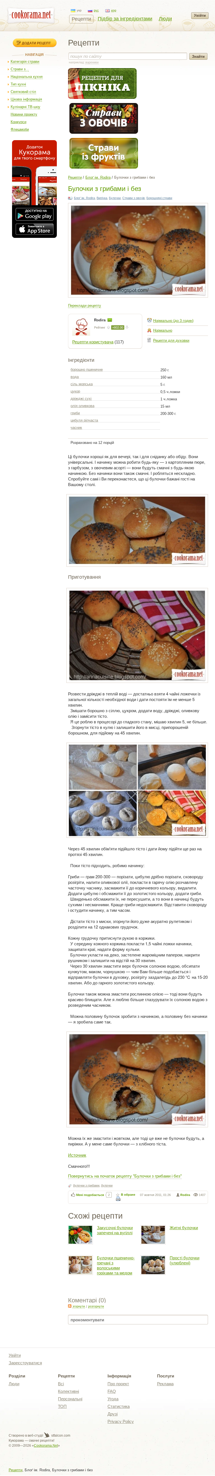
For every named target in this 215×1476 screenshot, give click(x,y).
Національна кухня (27, 77)
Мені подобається (90, 1195)
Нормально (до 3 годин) (173, 321)
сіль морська (82, 384)
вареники (92, 62)
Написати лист (110, 320)
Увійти (200, 15)
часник (76, 427)
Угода (113, 1398)
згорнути (79, 1306)
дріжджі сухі (81, 398)
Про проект (118, 1383)
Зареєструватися (25, 1362)
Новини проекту (24, 114)
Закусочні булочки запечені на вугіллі (115, 1230)
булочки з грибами (86, 1185)
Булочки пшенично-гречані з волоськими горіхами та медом (116, 1265)
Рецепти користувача (92, 341)
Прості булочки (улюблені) (184, 1260)
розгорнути (96, 1306)
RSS (69, 1306)
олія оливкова (82, 406)
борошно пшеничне (87, 369)
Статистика (119, 1406)
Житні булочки (184, 1227)
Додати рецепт (36, 43)
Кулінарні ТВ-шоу (25, 107)
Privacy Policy (121, 1421)
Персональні (70, 1398)
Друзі (113, 1414)
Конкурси (18, 122)
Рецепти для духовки (171, 340)
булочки (107, 1185)
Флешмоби (20, 129)
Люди (165, 18)
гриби (75, 413)
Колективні (68, 1391)
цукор (75, 391)
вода (75, 377)
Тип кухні (18, 84)
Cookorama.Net (46, 1446)
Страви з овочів (133, 198)
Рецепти (81, 19)
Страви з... (20, 69)
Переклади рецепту (84, 305)
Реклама (165, 1383)
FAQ (112, 1391)
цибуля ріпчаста (84, 420)
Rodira (100, 320)
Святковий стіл (23, 92)
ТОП (62, 1406)
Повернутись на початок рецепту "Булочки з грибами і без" (125, 1176)
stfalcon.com (60, 1435)
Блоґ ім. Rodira (98, 177)
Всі (61, 1383)
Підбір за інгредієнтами (125, 18)
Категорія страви (25, 61)
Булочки (115, 198)
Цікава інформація (26, 99)
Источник (77, 1155)
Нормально (162, 330)
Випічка (102, 198)
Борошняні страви (159, 198)
